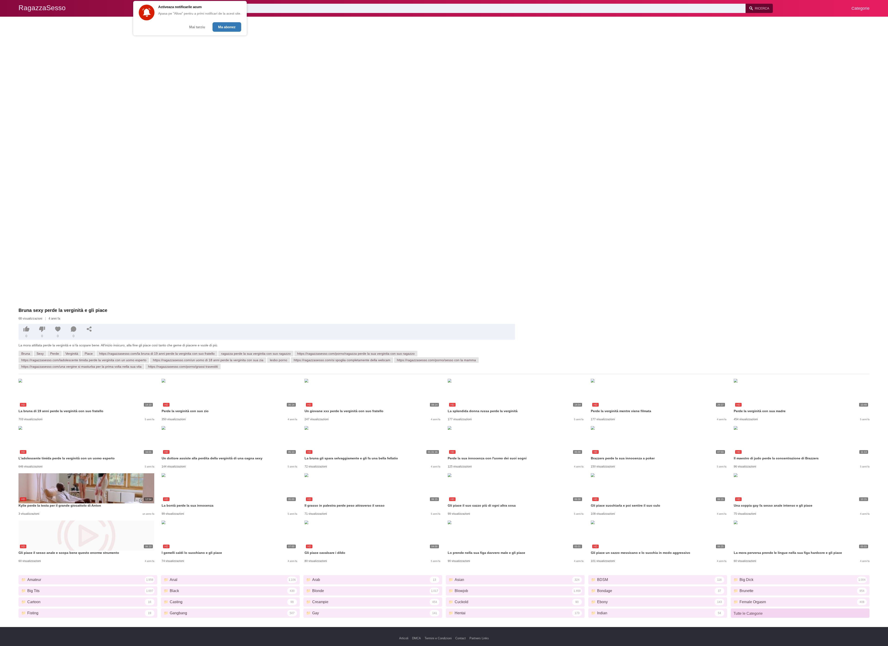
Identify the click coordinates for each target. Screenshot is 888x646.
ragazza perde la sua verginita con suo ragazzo (256, 353)
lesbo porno (278, 360)
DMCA (416, 638)
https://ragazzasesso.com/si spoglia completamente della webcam (342, 360)
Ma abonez (227, 27)
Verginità (71, 353)
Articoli (403, 638)
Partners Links (479, 638)
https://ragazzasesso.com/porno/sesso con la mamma (436, 360)
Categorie (860, 8)
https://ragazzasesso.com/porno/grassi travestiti (183, 366)
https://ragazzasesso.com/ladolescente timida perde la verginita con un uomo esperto (83, 360)
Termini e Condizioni (438, 638)
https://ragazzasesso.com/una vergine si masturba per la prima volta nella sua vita (81, 366)
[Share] (89, 329)
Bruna (25, 353)
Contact (460, 638)
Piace (89, 353)
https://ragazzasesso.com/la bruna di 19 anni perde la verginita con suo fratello (157, 353)
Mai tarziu (197, 27)
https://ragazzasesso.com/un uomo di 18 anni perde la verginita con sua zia (208, 360)
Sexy (40, 353)
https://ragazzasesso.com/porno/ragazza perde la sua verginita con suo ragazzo (356, 353)
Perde (54, 353)
